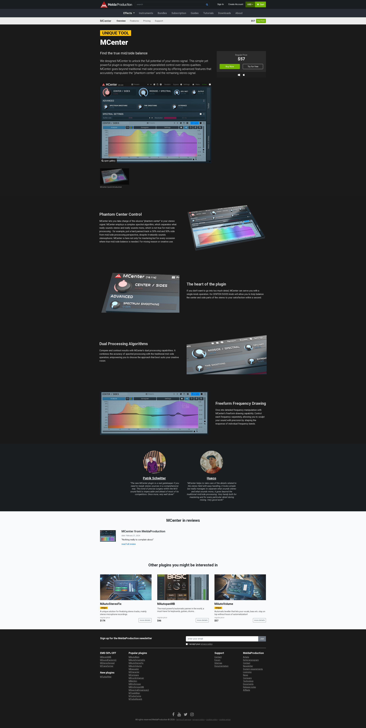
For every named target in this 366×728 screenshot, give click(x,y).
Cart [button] (262, 4)
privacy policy (207, 644)
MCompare (134, 675)
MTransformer (106, 666)
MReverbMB (105, 657)
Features (134, 21)
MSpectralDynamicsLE (139, 690)
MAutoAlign (134, 657)
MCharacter (134, 672)
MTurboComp (135, 696)
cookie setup (225, 719)
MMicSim (133, 681)
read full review (129, 544)
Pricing (147, 21)
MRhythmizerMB (136, 687)
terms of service (183, 719)
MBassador (134, 669)
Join (262, 638)
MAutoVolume (223, 604)
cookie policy (212, 719)
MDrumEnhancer (136, 678)
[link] (173, 714)
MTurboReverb (135, 699)
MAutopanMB (166, 604)
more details (145, 620)
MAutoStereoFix (110, 604)
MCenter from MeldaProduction (143, 531)
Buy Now (261, 21)
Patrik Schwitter (154, 478)
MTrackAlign (134, 693)
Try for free (253, 66)
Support (159, 21)
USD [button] (249, 4)
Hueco (211, 478)
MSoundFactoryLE (108, 660)
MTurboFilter (106, 677)
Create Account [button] (235, 4)
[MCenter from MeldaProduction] (108, 535)
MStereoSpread (107, 663)
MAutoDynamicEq (137, 660)
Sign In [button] (220, 4)
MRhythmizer (135, 684)
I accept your (201, 644)
